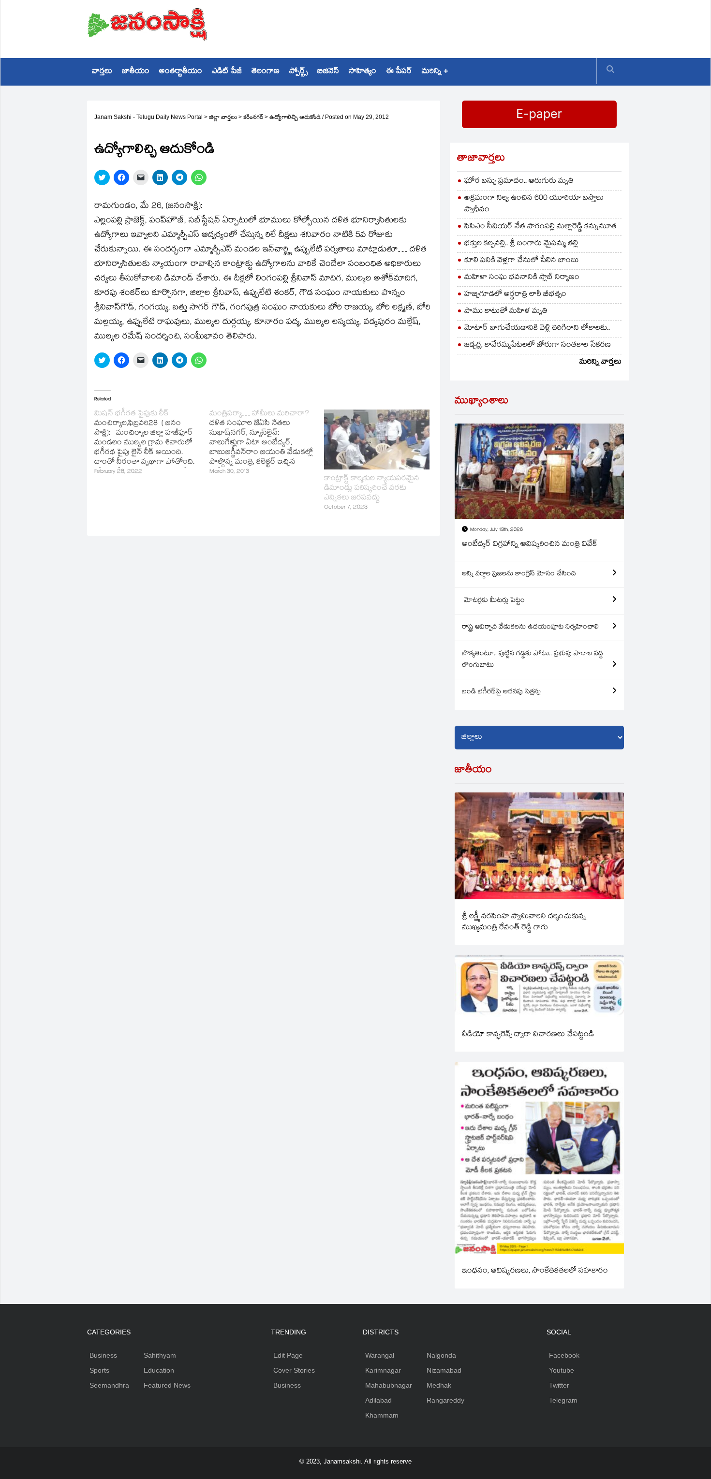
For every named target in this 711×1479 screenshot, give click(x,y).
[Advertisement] (448, 26)
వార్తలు (102, 71)
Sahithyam (160, 1355)
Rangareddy (445, 1400)
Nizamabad (444, 1370)
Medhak (439, 1385)
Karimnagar (383, 1370)
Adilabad (378, 1400)
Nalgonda (441, 1355)
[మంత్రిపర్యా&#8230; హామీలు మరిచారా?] (267, 443)
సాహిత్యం (362, 71)
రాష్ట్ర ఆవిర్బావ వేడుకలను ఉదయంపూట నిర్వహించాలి (530, 627)
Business (103, 1355)
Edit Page (288, 1355)
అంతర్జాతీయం (180, 71)
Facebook (564, 1355)
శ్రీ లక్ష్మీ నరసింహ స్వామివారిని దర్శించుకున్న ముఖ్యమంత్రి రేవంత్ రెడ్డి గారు (524, 922)
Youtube (561, 1370)
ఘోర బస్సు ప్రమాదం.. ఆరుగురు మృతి (519, 181)
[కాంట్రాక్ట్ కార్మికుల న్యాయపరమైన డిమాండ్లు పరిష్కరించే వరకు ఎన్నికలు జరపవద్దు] (377, 439)
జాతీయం (135, 71)
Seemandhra (109, 1385)
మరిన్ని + (435, 71)
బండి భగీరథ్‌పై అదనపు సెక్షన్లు (501, 692)
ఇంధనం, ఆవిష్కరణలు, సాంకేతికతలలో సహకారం (535, 1271)
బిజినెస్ (328, 71)
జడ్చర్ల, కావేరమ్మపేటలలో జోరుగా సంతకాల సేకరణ (537, 345)
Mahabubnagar (388, 1385)
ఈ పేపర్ (399, 71)
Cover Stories (294, 1370)
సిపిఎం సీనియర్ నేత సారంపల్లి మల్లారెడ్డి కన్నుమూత (540, 227)
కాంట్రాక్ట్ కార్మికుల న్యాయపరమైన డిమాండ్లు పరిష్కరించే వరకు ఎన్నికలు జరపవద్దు (371, 488)
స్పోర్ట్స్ (298, 71)
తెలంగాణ (266, 71)
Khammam (382, 1415)
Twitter (559, 1385)
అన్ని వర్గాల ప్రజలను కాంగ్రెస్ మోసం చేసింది (519, 574)
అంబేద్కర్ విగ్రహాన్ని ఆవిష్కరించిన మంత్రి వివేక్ (529, 544)
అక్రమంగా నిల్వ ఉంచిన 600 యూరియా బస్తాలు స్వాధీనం (534, 204)
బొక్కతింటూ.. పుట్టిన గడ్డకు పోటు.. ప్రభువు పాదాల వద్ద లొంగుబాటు (532, 660)
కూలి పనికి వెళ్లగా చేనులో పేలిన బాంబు (521, 260)
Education (159, 1370)
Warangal (379, 1355)
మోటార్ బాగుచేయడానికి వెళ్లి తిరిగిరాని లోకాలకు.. (537, 328)
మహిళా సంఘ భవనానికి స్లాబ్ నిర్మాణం (521, 277)
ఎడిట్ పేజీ (227, 71)
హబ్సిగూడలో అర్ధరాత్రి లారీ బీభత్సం (515, 294)
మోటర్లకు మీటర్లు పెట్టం (493, 601)
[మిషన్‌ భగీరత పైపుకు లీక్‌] (151, 443)
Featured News (167, 1385)
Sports (99, 1370)
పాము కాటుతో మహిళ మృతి (506, 311)
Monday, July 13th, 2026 (496, 530)
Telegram (563, 1400)
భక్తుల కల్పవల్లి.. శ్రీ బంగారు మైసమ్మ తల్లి (521, 243)
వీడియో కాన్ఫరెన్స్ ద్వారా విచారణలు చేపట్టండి (528, 1034)
